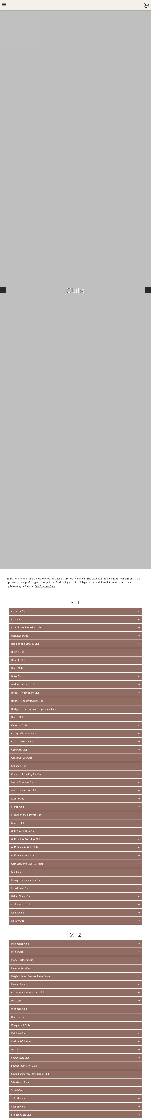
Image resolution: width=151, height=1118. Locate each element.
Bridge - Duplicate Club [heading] (23, 684)
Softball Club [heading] (18, 1098)
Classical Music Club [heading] (22, 741)
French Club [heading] (17, 807)
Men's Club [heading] (17, 952)
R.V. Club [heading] (15, 1049)
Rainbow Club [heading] (18, 1033)
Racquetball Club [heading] (20, 1025)
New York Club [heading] (19, 984)
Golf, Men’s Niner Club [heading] (23, 855)
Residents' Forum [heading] (21, 1041)
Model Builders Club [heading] (22, 960)
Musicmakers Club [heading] (21, 968)
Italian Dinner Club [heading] (21, 896)
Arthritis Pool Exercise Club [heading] (26, 627)
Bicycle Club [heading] (17, 652)
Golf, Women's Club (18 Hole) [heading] (27, 864)
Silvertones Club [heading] (20, 1082)
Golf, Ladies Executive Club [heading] (25, 839)
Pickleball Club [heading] (19, 1009)
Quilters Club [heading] (18, 1017)
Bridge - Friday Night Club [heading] (25, 693)
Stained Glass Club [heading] (21, 1115)
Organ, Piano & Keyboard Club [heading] (27, 992)
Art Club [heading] (15, 619)
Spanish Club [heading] (18, 1107)
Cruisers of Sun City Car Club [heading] (26, 774)
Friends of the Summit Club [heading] (26, 815)
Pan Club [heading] (16, 1001)
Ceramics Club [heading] (19, 725)
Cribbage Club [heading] (18, 766)
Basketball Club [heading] (19, 636)
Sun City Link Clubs (45, 586)
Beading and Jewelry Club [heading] (25, 644)
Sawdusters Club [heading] (20, 1058)
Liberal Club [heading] (17, 913)
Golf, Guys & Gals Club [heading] (23, 831)
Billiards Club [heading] (18, 660)
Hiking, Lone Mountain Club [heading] (26, 880)
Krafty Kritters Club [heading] (21, 904)
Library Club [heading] (17, 921)
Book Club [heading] (16, 676)
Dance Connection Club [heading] (23, 790)
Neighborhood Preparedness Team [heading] (30, 976)
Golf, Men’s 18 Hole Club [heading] (24, 847)
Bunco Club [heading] (17, 717)
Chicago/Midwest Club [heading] (23, 733)
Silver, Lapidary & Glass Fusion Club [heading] (30, 1074)
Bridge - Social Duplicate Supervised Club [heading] (33, 709)
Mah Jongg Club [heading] (20, 944)
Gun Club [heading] (16, 872)
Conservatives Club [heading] (22, 758)
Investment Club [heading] (20, 888)
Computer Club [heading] (19, 750)
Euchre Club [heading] (17, 799)
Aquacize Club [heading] (18, 611)
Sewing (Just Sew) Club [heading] (24, 1066)
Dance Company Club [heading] (22, 782)
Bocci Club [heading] (17, 668)
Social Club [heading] (17, 1090)
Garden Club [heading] (17, 823)
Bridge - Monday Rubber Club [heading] (27, 701)
